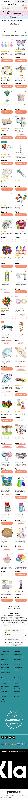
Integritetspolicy (5, 667)
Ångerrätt (16, 686)
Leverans (16, 683)
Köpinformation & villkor (19, 694)
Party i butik (4, 696)
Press (2, 699)
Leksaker (13, 20)
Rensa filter (24, 35)
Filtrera (17, 32)
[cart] (25, 5)
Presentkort (16, 696)
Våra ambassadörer (5, 686)
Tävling (2, 688)
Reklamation (17, 691)
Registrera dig (17, 659)
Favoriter (3, 662)
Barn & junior (7, 20)
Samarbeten (4, 694)
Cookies (3, 669)
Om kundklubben (18, 654)
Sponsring (3, 701)
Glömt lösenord (17, 662)
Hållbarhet (3, 683)
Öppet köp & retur (18, 688)
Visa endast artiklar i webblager (12, 35)
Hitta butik (3, 656)
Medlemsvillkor (17, 664)
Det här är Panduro (5, 681)
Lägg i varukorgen (7, 60)
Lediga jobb (4, 691)
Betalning (16, 681)
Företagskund (4, 664)
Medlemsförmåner (18, 667)
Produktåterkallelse (5, 672)
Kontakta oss (4, 654)
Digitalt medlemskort (19, 656)
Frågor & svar (4, 659)
